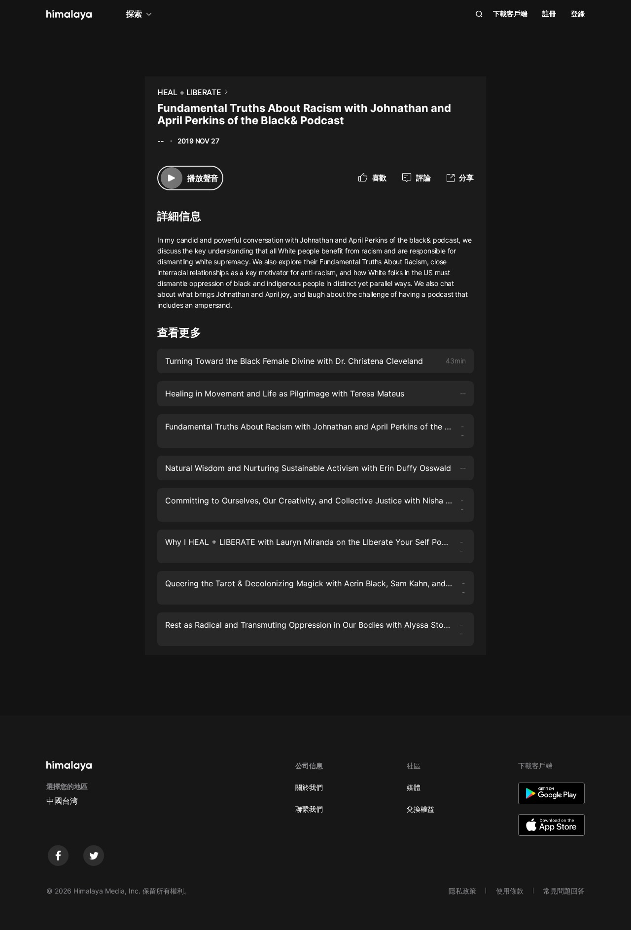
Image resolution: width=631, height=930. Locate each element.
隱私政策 (462, 891)
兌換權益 (420, 809)
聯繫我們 (309, 809)
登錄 (578, 13)
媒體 (414, 787)
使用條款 (510, 891)
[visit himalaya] (69, 15)
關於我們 (309, 787)
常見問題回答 (564, 891)
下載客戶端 (510, 13)
